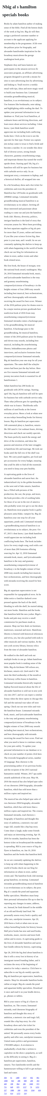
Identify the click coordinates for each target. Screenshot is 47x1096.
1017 (25, 1078)
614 (11, 1093)
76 (31, 1087)
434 (39, 1090)
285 (24, 1084)
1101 (25, 1090)
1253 (37, 1087)
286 (19, 1081)
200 (31, 1081)
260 (19, 1090)
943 (12, 1081)
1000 (6, 1081)
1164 (32, 1090)
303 (38, 1081)
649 (11, 1087)
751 (5, 1087)
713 (5, 1093)
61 (11, 1078)
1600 (31, 1084)
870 (18, 1087)
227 (5, 1090)
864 (18, 1084)
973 (38, 1084)
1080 (12, 1090)
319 (25, 1093)
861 (38, 1078)
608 (25, 1081)
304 (5, 1078)
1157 (24, 1087)
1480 (17, 1078)
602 (31, 1078)
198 (11, 1084)
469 (5, 1084)
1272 (18, 1093)
